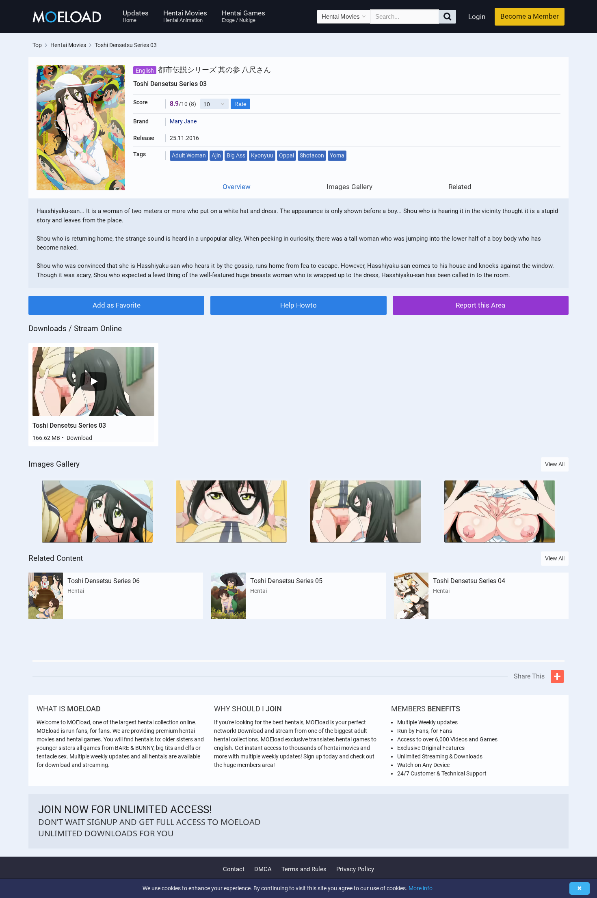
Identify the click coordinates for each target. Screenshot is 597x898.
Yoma (337, 155)
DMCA (263, 869)
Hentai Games (243, 16)
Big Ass (236, 155)
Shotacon (312, 155)
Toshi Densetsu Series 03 (69, 425)
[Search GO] (447, 17)
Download (79, 438)
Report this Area (480, 305)
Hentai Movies (185, 16)
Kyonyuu (262, 155)
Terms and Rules (304, 869)
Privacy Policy (355, 869)
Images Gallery (349, 186)
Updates (136, 16)
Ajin (216, 155)
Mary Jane (183, 121)
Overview (237, 186)
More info (421, 888)
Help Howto (298, 305)
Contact (233, 869)
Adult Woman (189, 155)
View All (555, 464)
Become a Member (529, 16)
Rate (240, 104)
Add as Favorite (117, 305)
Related (460, 186)
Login (476, 17)
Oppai (286, 155)
